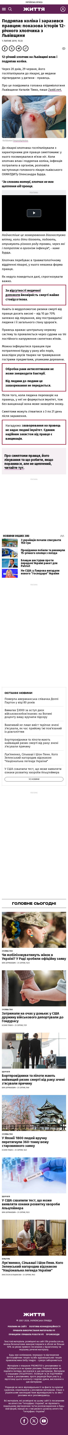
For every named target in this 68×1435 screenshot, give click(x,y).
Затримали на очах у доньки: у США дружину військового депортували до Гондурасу (32, 1017)
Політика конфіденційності (44, 1326)
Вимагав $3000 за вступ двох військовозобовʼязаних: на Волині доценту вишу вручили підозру (28, 713)
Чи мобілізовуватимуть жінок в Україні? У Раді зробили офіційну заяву (34, 957)
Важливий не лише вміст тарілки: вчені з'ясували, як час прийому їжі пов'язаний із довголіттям (33, 728)
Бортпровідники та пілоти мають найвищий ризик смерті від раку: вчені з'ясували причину (31, 743)
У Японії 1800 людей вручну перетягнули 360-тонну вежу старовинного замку (25, 1142)
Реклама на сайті (17, 1326)
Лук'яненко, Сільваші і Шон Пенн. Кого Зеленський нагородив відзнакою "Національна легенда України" (31, 758)
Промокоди (52, 1334)
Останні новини (18, 693)
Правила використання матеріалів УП (34, 1330)
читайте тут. (14, 468)
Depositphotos (20, 140)
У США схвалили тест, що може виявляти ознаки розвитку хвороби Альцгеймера (33, 770)
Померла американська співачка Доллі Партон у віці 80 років (31, 700)
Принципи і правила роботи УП (26, 1334)
